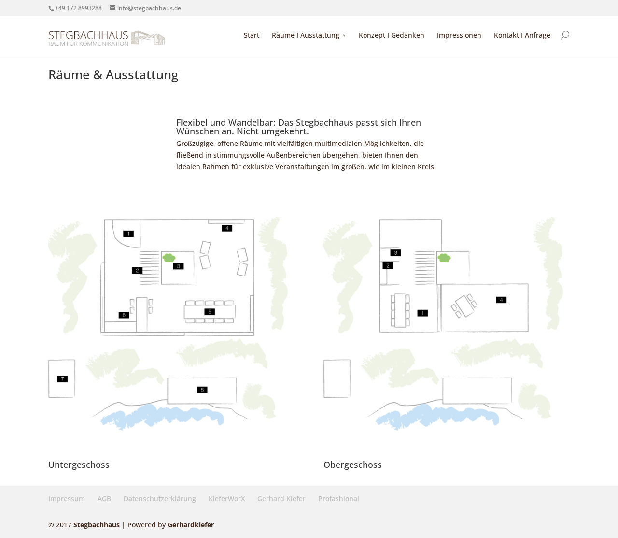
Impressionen (459, 35)
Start (251, 35)
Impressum (66, 498)
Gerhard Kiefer (281, 498)
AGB (104, 498)
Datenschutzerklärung (160, 498)
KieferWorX (227, 498)
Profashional (338, 498)
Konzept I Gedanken (391, 35)
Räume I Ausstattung (305, 35)
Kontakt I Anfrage (522, 35)
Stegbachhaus (96, 524)
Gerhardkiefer (191, 524)
